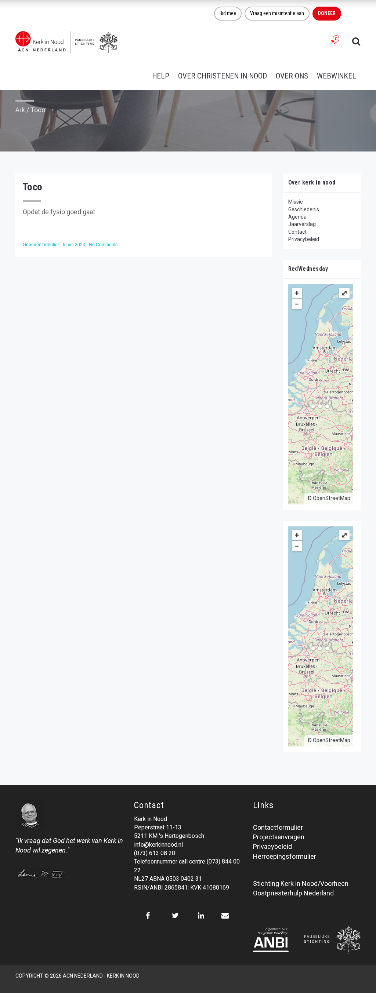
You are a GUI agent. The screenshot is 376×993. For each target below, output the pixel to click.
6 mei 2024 (74, 244)
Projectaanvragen (278, 837)
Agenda (297, 217)
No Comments (103, 244)
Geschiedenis (303, 209)
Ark (20, 110)
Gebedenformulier (41, 244)
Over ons (292, 76)
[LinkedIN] (201, 915)
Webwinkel (336, 76)
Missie (295, 202)
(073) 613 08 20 (154, 853)
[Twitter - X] (175, 915)
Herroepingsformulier (284, 856)
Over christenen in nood (222, 76)
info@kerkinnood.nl (158, 844)
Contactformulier (278, 827)
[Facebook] (148, 915)
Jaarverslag (302, 224)
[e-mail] (225, 915)
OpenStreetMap (331, 498)
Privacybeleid (303, 239)
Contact (297, 232)
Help (160, 76)
